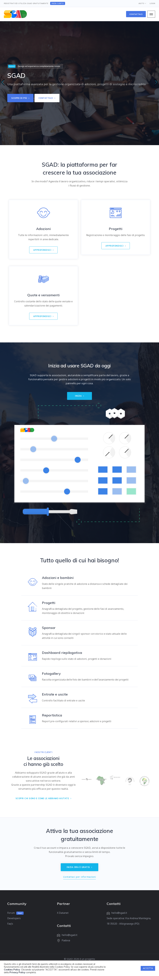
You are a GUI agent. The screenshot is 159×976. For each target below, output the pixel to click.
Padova (66, 940)
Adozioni (43, 229)
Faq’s (10, 923)
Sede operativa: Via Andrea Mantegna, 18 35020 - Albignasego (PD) (129, 921)
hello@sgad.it (69, 935)
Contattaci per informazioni (79, 876)
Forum (11, 913)
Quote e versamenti (43, 295)
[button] (3, 82)
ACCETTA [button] (148, 968)
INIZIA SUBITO (58, 3)
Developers (14, 918)
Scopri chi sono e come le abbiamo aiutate (43, 798)
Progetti (115, 229)
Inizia (78, 396)
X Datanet (62, 913)
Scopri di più (19, 98)
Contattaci (136, 14)
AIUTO (141, 3)
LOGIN (152, 3)
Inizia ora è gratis (79, 867)
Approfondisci (42, 250)
